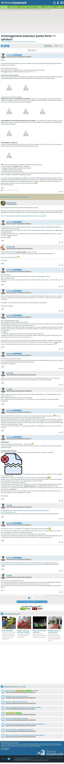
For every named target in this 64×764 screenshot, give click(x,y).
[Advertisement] (32, 550)
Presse (54, 757)
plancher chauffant (21, 252)
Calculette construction (44, 757)
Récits (13, 7)
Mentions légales (34, 757)
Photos (23, 7)
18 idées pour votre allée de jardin (54, 631)
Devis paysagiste (7, 630)
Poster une (41, 601)
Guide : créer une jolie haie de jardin (23, 631)
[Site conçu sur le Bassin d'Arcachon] (5, 758)
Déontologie (60, 757)
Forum (3, 7)
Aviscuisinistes (59, 7)
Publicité (17, 759)
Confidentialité (23, 759)
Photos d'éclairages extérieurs (39, 631)
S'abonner (59, 46)
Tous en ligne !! (4, 260)
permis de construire (29, 486)
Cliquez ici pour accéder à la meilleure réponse (15, 197)
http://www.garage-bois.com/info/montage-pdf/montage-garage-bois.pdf (20, 564)
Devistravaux (39, 7)
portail (15, 166)
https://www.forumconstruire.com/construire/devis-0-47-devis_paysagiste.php (26, 215)
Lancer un (25, 601)
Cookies (29, 759)
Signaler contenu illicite (24, 757)
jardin (5, 71)
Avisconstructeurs (49, 7)
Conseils (31, 7)
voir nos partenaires (4, 749)
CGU (51, 757)
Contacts (16, 757)
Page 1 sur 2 (31, 50)
